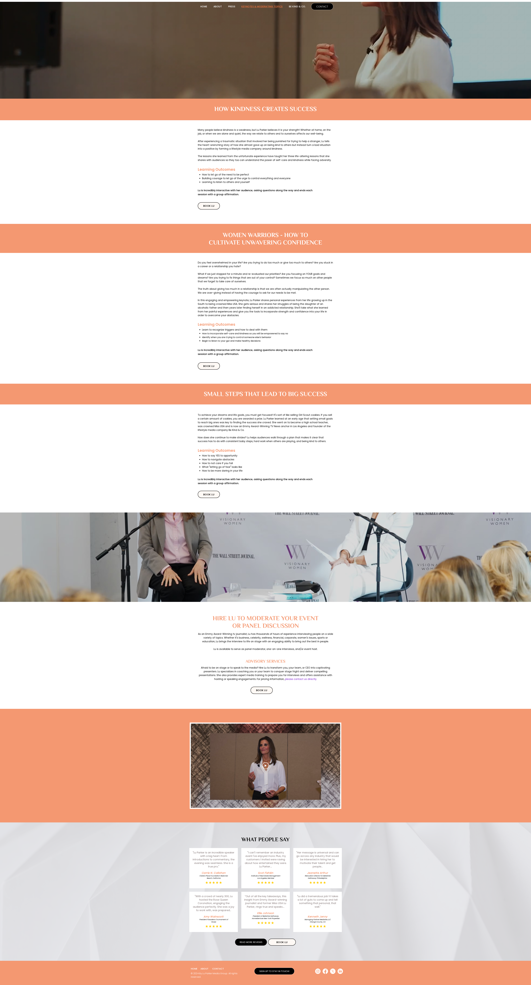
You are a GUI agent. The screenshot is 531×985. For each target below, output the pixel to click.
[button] (274, 971)
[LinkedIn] (340, 971)
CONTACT (218, 968)
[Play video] (265, 765)
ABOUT (204, 968)
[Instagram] (318, 971)
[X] (332, 971)
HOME (194, 968)
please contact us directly (301, 679)
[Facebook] (325, 971)
